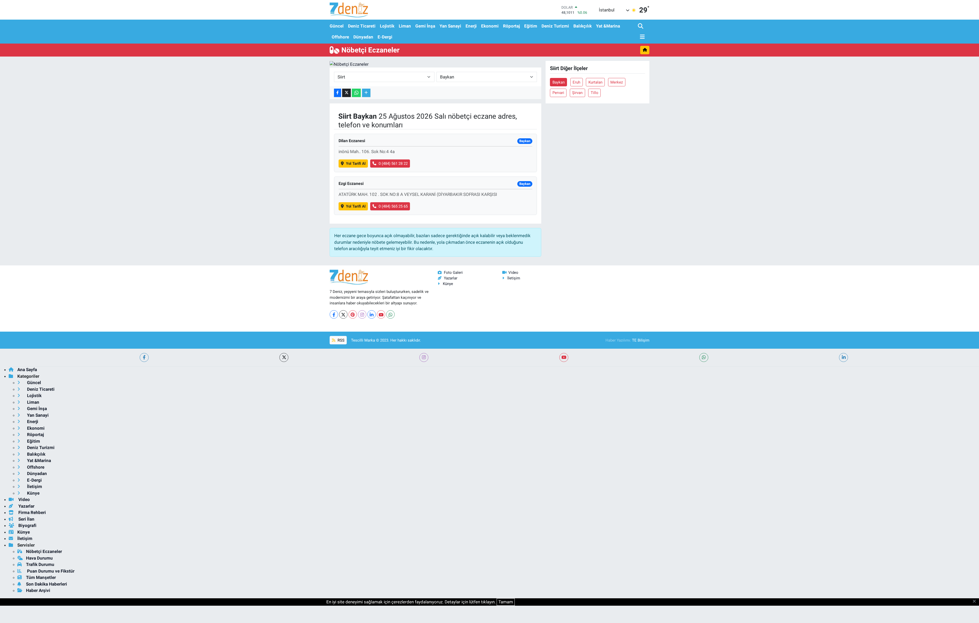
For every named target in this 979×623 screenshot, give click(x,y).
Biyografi (26, 525)
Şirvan (577, 92)
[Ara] (641, 26)
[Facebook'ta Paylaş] (337, 93)
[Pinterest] (353, 314)
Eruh (576, 82)
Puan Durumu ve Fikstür (50, 571)
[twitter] (283, 357)
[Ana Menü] (641, 37)
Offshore (340, 36)
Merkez (616, 82)
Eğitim (530, 26)
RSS (340, 340)
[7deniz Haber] (349, 10)
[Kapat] (976, 601)
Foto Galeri (453, 272)
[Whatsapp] (390, 314)
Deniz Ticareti (362, 26)
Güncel (337, 26)
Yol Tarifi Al (356, 163)
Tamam (505, 601)
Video (513, 272)
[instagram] (423, 357)
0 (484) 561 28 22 (393, 163)
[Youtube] (381, 314)
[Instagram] (362, 314)
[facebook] (144, 357)
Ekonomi (490, 26)
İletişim (513, 278)
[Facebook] (334, 314)
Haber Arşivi (38, 590)
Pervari (558, 92)
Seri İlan (25, 519)
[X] (343, 314)
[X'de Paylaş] (346, 93)
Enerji (471, 26)
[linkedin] (843, 357)
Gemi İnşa (425, 26)
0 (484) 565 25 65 (393, 206)
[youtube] (563, 357)
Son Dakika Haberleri (46, 584)
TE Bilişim (640, 340)
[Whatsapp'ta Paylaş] (356, 93)
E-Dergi (385, 36)
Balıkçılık (582, 26)
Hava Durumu (39, 558)
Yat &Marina (608, 26)
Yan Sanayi (450, 26)
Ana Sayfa (27, 369)
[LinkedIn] (371, 314)
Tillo (594, 92)
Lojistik (387, 26)
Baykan (558, 82)
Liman (405, 26)
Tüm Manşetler (41, 577)
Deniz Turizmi (555, 26)
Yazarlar (450, 278)
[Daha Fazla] (366, 93)
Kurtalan (595, 82)
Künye (448, 283)
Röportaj (511, 26)
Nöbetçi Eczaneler (44, 551)
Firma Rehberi (31, 512)
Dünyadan (363, 36)
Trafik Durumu (40, 564)
